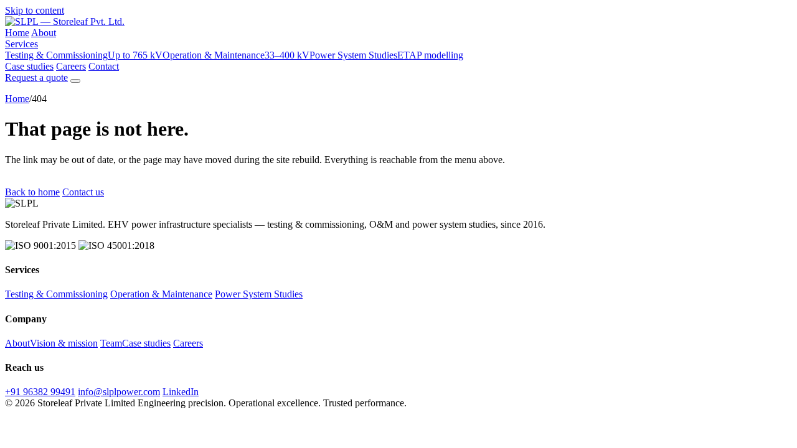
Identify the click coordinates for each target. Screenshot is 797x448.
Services (21, 44)
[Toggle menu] (75, 81)
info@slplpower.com (119, 391)
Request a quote (36, 77)
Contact (103, 66)
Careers (71, 66)
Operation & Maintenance (236, 55)
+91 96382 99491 (40, 391)
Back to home (32, 192)
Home (17, 32)
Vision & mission (64, 343)
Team (111, 343)
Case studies (29, 66)
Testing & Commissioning (84, 55)
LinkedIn (181, 391)
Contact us (83, 192)
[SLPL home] (65, 21)
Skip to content (34, 10)
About (43, 32)
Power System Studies (386, 55)
